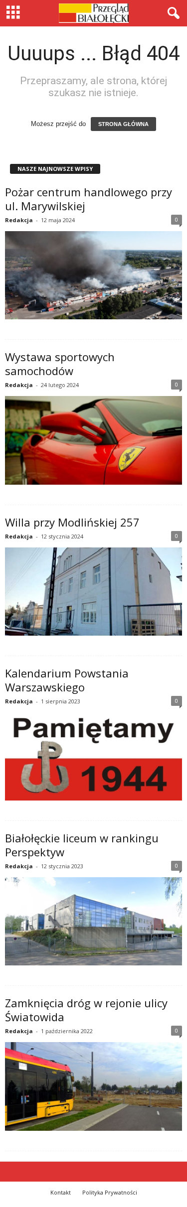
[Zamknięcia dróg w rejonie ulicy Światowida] (93, 1086)
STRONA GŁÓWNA (123, 124)
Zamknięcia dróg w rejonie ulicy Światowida (86, 1009)
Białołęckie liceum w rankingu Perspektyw (82, 844)
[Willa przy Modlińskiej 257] (93, 591)
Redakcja (19, 220)
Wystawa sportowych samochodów (60, 363)
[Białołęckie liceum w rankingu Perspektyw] (93, 921)
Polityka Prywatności (109, 1192)
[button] (172, 13)
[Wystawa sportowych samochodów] (93, 440)
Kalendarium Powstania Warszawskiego (67, 680)
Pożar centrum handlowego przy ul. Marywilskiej (88, 198)
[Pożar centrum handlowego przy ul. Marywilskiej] (93, 275)
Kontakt (60, 1192)
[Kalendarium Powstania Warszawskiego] (93, 756)
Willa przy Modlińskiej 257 (72, 522)
